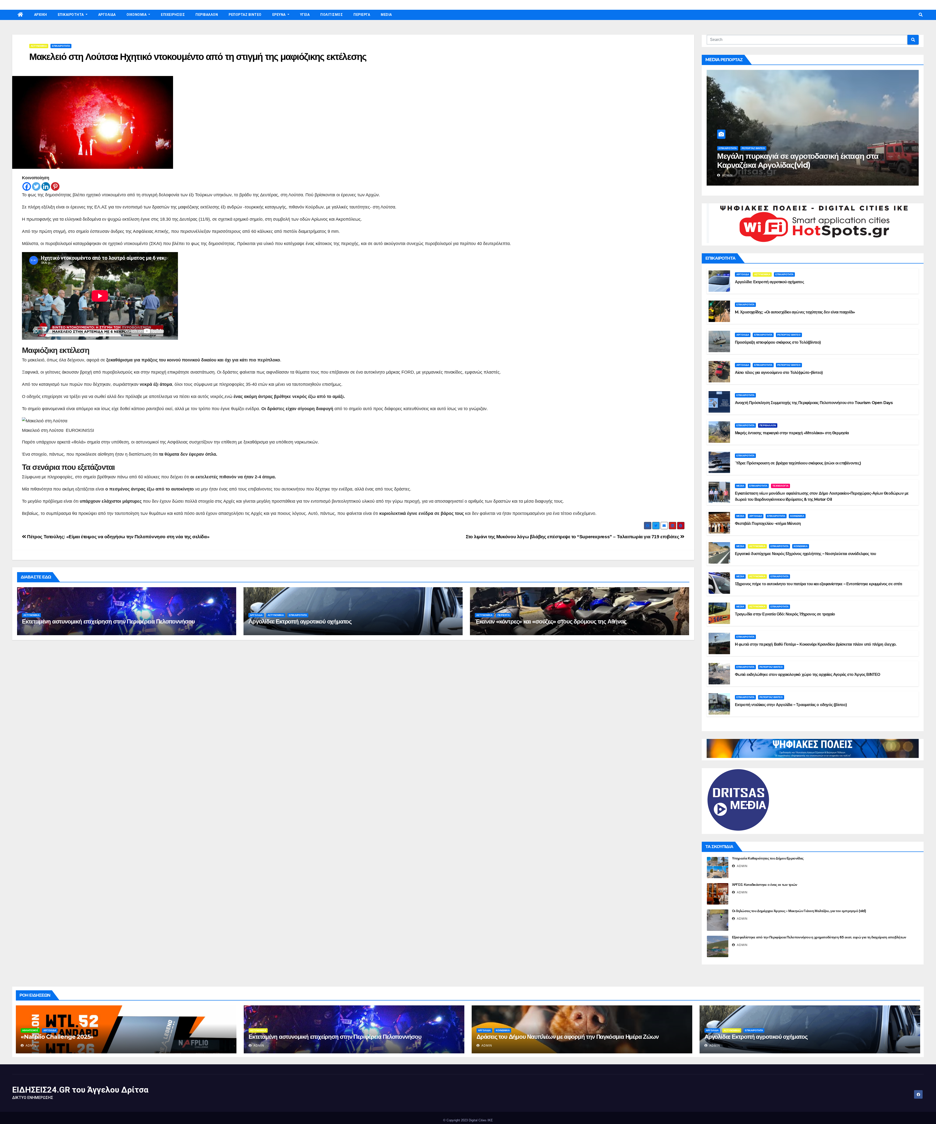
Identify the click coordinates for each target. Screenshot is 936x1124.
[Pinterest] (55, 186)
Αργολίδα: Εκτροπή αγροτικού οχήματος (299, 621)
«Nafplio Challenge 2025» (57, 1036)
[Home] (20, 15)
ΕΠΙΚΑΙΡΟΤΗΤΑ (71, 15)
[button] (921, 15)
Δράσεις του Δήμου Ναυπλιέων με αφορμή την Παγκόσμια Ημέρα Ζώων (568, 1036)
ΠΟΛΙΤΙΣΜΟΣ (331, 15)
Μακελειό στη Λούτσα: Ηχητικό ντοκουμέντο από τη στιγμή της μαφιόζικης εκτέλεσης (197, 56)
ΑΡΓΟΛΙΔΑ (107, 15)
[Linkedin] (45, 186)
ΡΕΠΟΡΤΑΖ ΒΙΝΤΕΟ (245, 15)
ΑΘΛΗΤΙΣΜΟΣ (30, 1030)
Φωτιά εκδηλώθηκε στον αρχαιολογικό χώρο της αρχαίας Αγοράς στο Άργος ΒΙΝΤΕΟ (807, 674)
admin (727, 175)
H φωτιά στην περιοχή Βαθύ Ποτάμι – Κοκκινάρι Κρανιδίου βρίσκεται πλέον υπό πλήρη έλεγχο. (816, 644)
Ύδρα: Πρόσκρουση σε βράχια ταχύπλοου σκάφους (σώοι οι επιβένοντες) (798, 463)
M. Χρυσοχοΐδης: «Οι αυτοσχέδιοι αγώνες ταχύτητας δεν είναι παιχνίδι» (795, 312)
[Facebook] (26, 186)
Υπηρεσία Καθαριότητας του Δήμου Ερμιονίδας (768, 858)
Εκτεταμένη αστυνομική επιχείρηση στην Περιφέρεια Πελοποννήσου (108, 621)
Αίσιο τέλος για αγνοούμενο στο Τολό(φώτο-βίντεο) (779, 372)
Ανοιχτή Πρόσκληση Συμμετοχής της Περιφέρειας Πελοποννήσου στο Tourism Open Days (814, 402)
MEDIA (386, 15)
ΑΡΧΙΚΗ (40, 15)
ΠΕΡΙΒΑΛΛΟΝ (206, 15)
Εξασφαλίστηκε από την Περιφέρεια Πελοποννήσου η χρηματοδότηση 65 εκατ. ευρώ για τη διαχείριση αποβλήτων (819, 937)
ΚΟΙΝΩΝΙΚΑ (797, 516)
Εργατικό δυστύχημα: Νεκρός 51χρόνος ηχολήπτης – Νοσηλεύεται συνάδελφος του (805, 553)
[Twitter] (36, 186)
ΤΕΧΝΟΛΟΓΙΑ (780, 485)
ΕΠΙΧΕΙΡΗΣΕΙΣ (173, 15)
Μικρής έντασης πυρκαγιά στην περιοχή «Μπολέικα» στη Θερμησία (792, 433)
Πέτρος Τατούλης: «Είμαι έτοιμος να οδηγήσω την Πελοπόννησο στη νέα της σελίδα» (117, 536)
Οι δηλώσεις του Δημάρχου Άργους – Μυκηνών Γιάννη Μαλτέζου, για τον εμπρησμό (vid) (799, 911)
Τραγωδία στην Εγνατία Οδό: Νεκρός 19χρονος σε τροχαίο (785, 614)
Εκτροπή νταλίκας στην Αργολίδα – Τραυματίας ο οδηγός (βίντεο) (791, 704)
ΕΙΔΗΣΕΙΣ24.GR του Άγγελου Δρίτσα (80, 1090)
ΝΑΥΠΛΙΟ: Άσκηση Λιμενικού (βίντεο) (779, 165)
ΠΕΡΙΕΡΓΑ (361, 15)
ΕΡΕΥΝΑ (279, 15)
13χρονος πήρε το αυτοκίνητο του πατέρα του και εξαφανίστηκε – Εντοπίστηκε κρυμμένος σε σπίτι (818, 584)
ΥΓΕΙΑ (305, 15)
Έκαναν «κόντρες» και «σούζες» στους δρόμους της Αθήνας (550, 621)
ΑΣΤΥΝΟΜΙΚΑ (39, 46)
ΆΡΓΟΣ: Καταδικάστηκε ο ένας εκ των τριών (764, 884)
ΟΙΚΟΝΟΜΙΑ (137, 15)
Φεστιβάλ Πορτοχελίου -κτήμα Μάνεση (768, 523)
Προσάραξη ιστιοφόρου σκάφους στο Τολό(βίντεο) (778, 342)
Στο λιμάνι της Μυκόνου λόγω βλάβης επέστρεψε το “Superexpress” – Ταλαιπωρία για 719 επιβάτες (573, 536)
